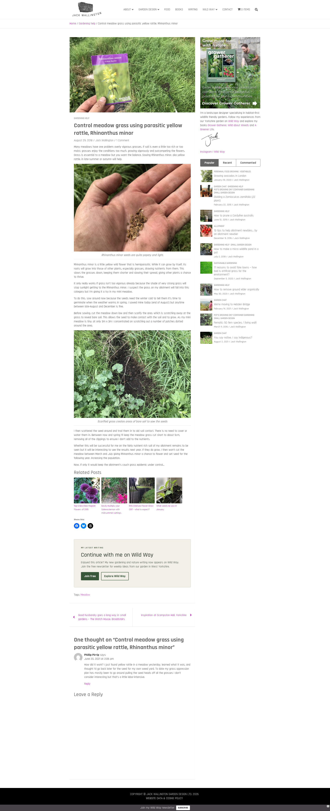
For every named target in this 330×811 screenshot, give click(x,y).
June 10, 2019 (220, 219)
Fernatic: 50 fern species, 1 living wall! (235, 323)
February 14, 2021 (222, 308)
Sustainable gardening (225, 263)
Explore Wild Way (114, 576)
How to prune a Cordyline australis (234, 215)
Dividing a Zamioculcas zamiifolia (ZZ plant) (234, 198)
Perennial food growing (226, 171)
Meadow (85, 595)
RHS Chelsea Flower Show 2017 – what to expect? (141, 508)
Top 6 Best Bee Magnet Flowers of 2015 (84, 508)
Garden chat (220, 186)
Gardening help (81, 118)
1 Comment (122, 140)
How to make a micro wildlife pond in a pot (236, 250)
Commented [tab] (248, 163)
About (127, 9)
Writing (192, 9)
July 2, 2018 (220, 256)
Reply (87, 684)
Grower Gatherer (217, 125)
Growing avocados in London (230, 176)
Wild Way (209, 9)
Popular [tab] (209, 163)
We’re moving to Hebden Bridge (232, 304)
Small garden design (224, 192)
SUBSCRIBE (183, 807)
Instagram (206, 152)
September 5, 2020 (223, 278)
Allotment (219, 226)
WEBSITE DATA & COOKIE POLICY (164, 798)
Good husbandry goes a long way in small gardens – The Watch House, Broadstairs (102, 617)
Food (167, 9)
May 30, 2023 (220, 293)
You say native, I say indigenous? (233, 337)
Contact (227, 9)
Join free (90, 576)
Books (179, 9)
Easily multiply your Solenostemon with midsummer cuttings (111, 509)
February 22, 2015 (222, 204)
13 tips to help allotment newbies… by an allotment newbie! (235, 232)
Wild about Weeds (238, 125)
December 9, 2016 (223, 238)
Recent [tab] (227, 163)
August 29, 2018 (83, 140)
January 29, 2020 (223, 180)
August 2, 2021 (221, 341)
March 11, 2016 (221, 326)
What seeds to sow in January (166, 508)
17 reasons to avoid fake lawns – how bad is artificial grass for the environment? (235, 271)
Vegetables (245, 171)
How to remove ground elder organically (236, 289)
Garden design (148, 9)
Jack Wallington (104, 140)
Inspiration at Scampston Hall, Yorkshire (163, 615)
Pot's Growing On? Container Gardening (234, 189)
